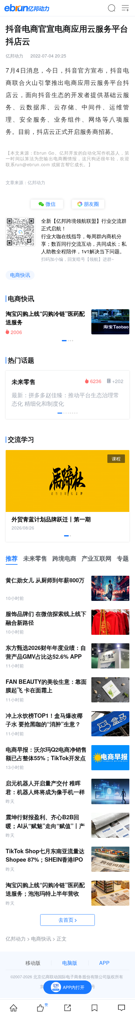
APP (104, 962)
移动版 (32, 962)
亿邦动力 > (18, 938)
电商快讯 (20, 274)
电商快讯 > (43, 938)
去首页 (65, 919)
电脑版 (69, 962)
